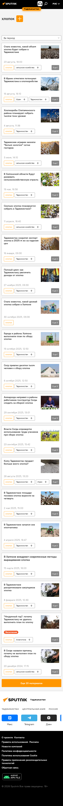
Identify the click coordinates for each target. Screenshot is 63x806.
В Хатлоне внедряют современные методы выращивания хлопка (30, 558)
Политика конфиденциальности (19, 750)
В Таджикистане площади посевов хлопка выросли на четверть (19, 495)
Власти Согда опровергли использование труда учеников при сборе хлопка (21, 432)
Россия (53, 708)
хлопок (8, 18)
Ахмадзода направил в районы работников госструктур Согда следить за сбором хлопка (20, 400)
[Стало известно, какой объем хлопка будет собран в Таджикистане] (50, 52)
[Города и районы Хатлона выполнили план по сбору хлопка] (50, 339)
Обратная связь (10, 767)
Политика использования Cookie (19, 755)
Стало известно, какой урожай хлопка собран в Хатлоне (20, 303)
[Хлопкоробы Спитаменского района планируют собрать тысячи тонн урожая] (50, 115)
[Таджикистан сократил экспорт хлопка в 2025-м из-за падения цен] (50, 243)
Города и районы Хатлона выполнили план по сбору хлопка (18, 336)
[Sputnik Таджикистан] (10, 5)
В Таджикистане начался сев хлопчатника (19, 526)
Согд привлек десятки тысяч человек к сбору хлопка (19, 367)
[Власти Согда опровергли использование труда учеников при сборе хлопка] (50, 434)
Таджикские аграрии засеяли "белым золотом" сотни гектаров (19, 145)
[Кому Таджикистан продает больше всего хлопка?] (50, 466)
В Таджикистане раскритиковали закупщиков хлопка (19, 587)
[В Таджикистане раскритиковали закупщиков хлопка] (50, 590)
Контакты (19, 737)
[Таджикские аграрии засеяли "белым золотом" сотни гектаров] (50, 147)
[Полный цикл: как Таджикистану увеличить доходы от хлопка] (50, 275)
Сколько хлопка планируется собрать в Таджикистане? (20, 207)
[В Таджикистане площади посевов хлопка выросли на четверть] (50, 498)
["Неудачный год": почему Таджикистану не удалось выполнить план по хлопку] (50, 622)
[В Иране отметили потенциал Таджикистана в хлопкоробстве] (50, 84)
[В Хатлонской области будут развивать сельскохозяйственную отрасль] (50, 179)
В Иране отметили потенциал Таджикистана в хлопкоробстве (21, 80)
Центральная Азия (33, 708)
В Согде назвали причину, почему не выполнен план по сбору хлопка (20, 653)
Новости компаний (12, 746)
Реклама (34, 741)
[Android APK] (12, 777)
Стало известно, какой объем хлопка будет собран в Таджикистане (20, 49)
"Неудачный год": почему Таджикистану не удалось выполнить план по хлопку (18, 619)
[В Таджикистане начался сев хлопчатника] (50, 530)
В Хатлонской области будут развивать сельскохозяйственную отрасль (21, 177)
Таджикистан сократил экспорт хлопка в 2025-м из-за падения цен (21, 241)
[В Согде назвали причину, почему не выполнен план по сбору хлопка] (50, 656)
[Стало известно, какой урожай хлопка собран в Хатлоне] (50, 307)
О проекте (7, 737)
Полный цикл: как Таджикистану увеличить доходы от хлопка (17, 272)
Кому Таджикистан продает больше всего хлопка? (19, 462)
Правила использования (15, 741)
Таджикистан (36, 99)
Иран (18, 99)
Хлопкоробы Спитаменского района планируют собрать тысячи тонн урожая (19, 113)
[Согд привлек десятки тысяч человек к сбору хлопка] (50, 370)
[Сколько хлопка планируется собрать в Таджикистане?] (50, 211)
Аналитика (21, 639)
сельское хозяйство (25, 67)
